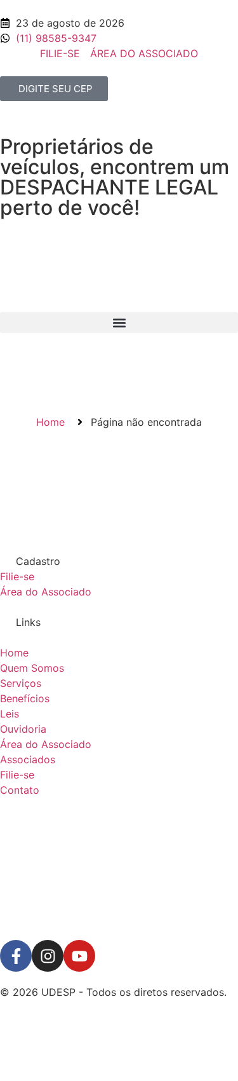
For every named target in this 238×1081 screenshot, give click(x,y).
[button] (119, 322)
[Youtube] (79, 956)
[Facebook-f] (16, 956)
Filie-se (17, 576)
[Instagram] (47, 956)
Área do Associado (45, 591)
